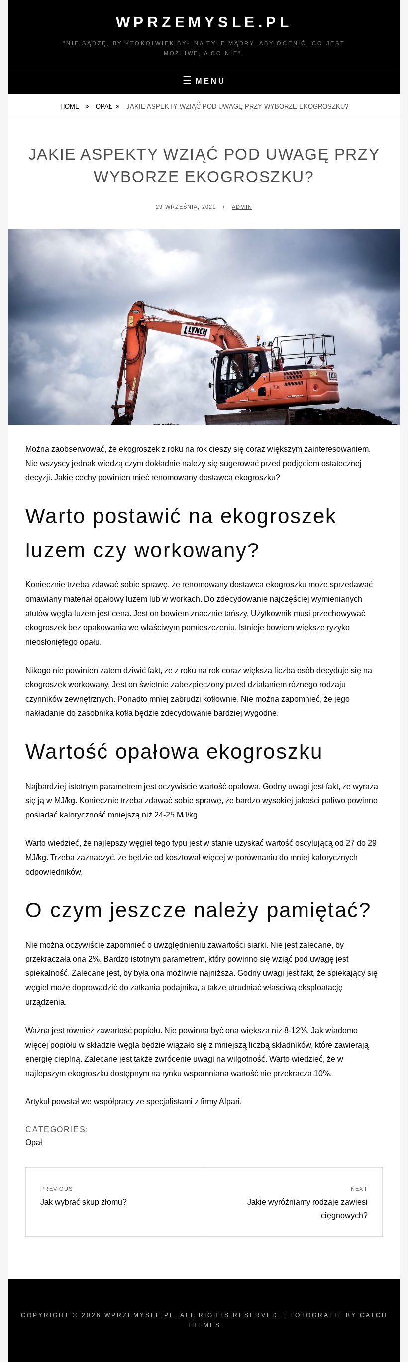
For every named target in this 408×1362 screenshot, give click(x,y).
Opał (104, 106)
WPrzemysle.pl (204, 22)
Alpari (229, 1101)
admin (242, 207)
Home (71, 106)
